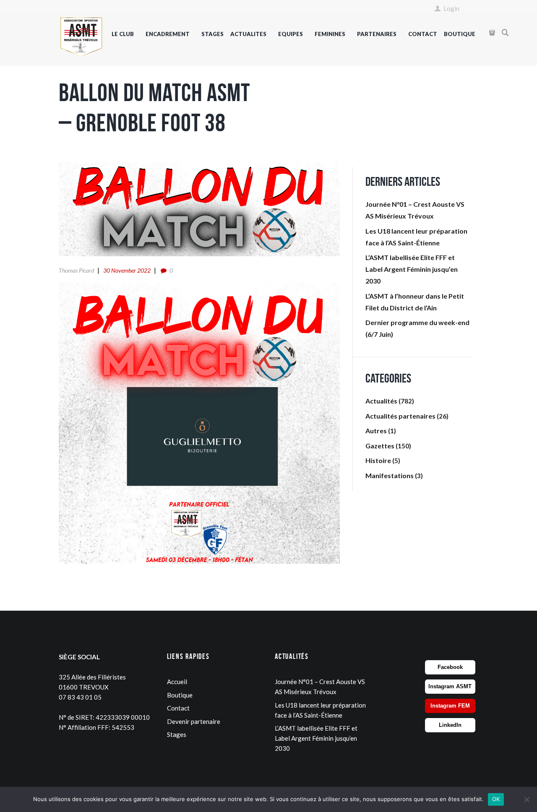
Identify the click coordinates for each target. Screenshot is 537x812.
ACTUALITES (248, 34)
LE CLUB (123, 34)
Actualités (381, 401)
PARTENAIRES (376, 34)
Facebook (450, 667)
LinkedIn (450, 725)
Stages (176, 734)
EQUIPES (290, 34)
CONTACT (422, 34)
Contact (178, 708)
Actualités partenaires (400, 416)
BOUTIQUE (459, 34)
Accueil (177, 681)
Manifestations (389, 475)
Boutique (180, 695)
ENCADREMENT (168, 34)
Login (451, 8)
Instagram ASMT (450, 686)
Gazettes (379, 446)
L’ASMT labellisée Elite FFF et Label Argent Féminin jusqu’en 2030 (411, 269)
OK (496, 799)
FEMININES (330, 34)
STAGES (212, 34)
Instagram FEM (450, 706)
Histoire (378, 460)
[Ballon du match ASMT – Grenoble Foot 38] (199, 209)
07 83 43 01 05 (80, 697)
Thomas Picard (76, 270)
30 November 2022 (127, 270)
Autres (376, 431)
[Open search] (505, 32)
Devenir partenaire (193, 721)
